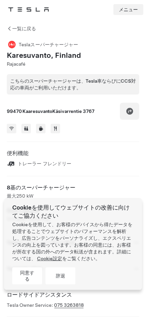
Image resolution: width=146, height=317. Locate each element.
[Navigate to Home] (28, 9)
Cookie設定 (49, 258)
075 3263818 (69, 305)
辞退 (60, 276)
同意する (27, 276)
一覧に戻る (24, 28)
